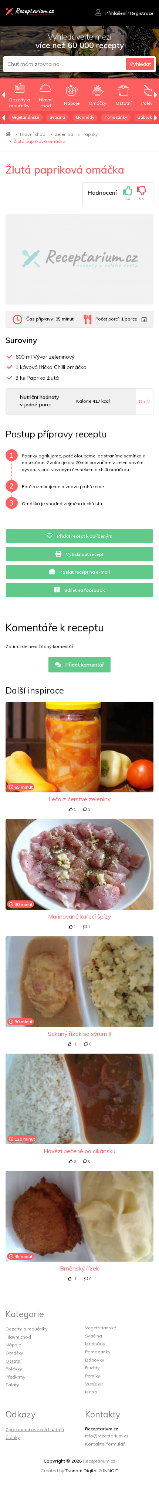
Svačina (57, 117)
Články (13, 1437)
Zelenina (64, 134)
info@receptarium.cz (107, 1436)
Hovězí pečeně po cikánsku (79, 1151)
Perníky (92, 1376)
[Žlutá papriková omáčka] (79, 259)
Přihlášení (115, 13)
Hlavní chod (32, 134)
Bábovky (146, 117)
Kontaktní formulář (105, 1444)
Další (144, 401)
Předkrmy (16, 1377)
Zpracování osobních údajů (35, 1429)
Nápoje (13, 1344)
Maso (91, 1391)
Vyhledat (140, 64)
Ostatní (13, 1361)
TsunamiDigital (81, 1470)
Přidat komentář (84, 664)
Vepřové (94, 1383)
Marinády (85, 117)
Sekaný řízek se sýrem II (79, 1033)
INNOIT (110, 1470)
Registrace (141, 13)
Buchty (92, 1367)
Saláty (12, 1384)
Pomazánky (116, 117)
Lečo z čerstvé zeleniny (79, 799)
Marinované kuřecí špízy (79, 916)
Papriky (90, 134)
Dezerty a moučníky (27, 1329)
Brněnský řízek (79, 1268)
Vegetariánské (25, 117)
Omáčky (14, 1353)
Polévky (14, 1369)
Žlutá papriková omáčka (39, 141)
